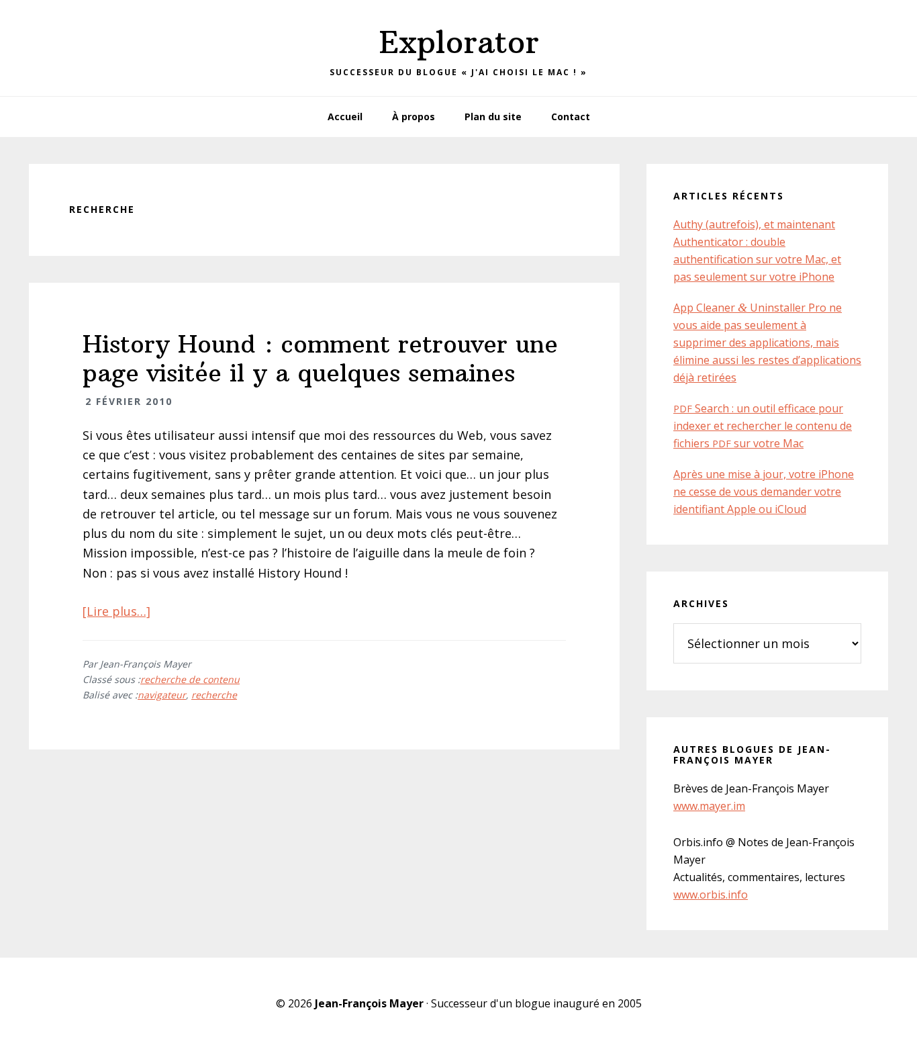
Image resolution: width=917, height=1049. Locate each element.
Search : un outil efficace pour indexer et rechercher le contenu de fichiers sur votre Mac (762, 426)
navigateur (162, 694)
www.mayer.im (709, 806)
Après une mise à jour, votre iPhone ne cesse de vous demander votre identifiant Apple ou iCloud (763, 491)
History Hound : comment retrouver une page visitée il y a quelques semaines (320, 358)
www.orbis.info (710, 894)
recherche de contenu (190, 679)
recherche (214, 694)
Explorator (459, 42)
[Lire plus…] (116, 611)
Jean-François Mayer (369, 1003)
